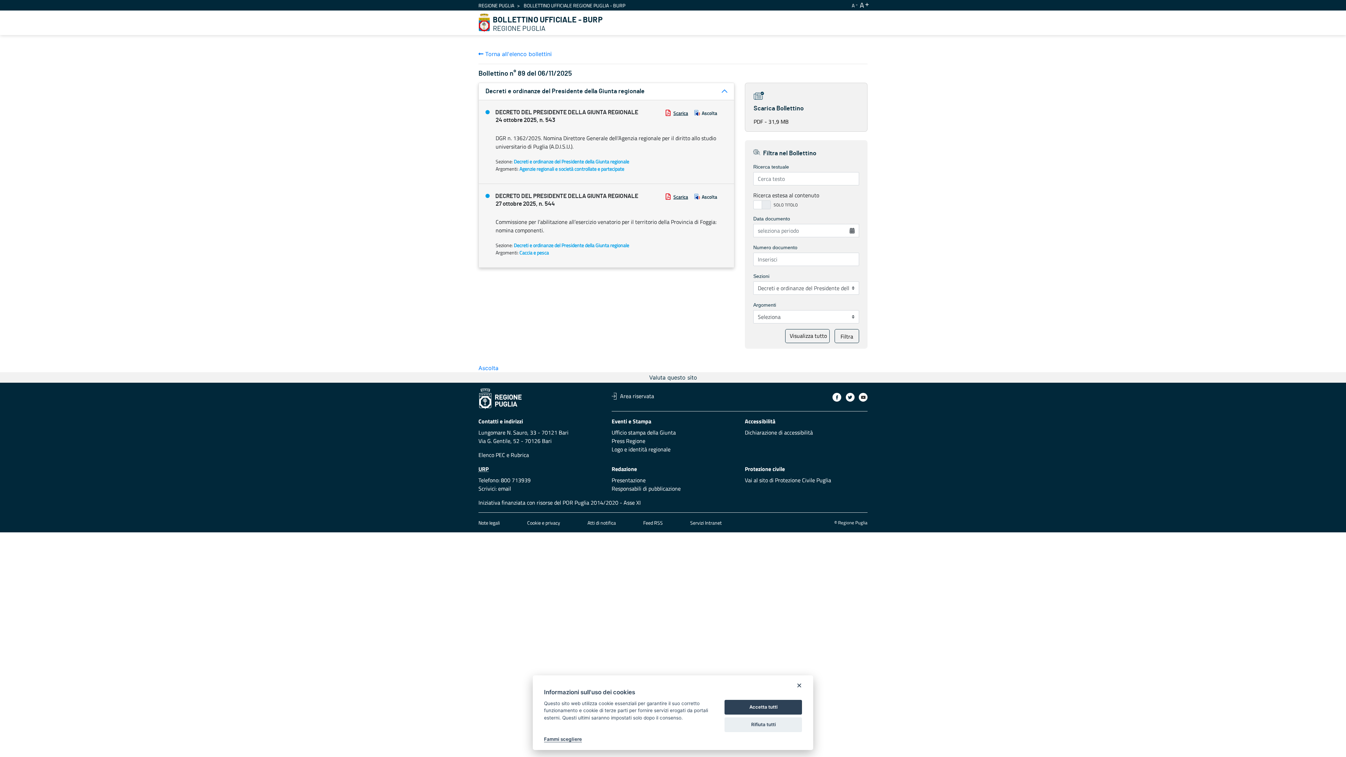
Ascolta (709, 113)
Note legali (489, 522)
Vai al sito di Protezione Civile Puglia (788, 480)
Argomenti (764, 304)
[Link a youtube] (863, 397)
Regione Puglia (496, 5)
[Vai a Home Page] (484, 23)
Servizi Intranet (706, 522)
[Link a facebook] (836, 397)
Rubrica (520, 455)
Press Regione (628, 441)
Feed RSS (653, 522)
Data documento (771, 218)
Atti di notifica (601, 522)
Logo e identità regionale (641, 449)
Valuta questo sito (673, 377)
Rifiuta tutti (763, 724)
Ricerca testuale (771, 166)
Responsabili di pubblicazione (646, 488)
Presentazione (629, 480)
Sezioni (761, 276)
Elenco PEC (491, 455)
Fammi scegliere (563, 739)
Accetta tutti (763, 707)
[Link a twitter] (850, 397)
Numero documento (775, 247)
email (504, 488)
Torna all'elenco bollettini (517, 53)
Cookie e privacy (543, 522)
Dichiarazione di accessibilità (779, 432)
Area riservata (637, 396)
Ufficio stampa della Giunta (644, 432)
